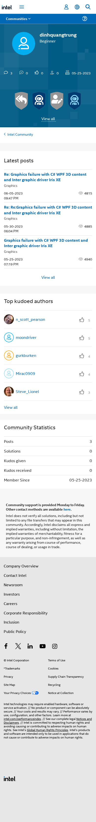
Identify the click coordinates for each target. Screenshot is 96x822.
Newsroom (13, 584)
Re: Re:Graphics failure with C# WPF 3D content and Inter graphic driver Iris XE (48, 210)
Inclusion (11, 622)
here (67, 509)
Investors (12, 594)
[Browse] (17, 21)
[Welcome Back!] (39, 101)
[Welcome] (74, 101)
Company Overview (21, 566)
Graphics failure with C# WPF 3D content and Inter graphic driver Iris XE (46, 243)
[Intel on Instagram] (54, 646)
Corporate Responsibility (26, 613)
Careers (10, 603)
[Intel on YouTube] (42, 646)
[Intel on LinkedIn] (30, 646)
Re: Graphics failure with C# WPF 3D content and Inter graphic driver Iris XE (45, 177)
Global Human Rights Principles (47, 729)
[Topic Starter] (57, 101)
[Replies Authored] (21, 101)
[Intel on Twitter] (18, 646)
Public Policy (15, 631)
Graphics (10, 185)
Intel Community (20, 134)
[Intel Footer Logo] (10, 778)
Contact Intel (15, 575)
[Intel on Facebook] (6, 646)
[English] (77, 7)
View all (48, 118)
